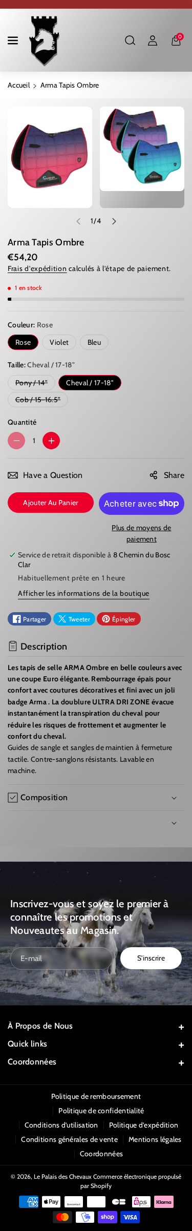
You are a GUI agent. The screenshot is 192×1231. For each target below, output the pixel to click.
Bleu (94, 342)
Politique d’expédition (144, 1125)
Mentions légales (155, 1139)
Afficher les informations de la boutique (84, 593)
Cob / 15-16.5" (40, 400)
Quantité (22, 422)
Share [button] (174, 475)
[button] (14, 40)
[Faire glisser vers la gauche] (78, 221)
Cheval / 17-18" (90, 382)
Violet (59, 342)
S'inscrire (151, 958)
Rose (23, 342)
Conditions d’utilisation (61, 1125)
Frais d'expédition (37, 268)
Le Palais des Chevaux (63, 1176)
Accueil (19, 85)
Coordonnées (32, 1062)
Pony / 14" (33, 384)
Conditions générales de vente (69, 1139)
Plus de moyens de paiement (141, 533)
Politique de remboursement (96, 1096)
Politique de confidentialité (101, 1110)
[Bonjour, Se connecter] (152, 40)
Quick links (27, 1044)
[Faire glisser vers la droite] (114, 221)
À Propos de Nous (40, 1026)
